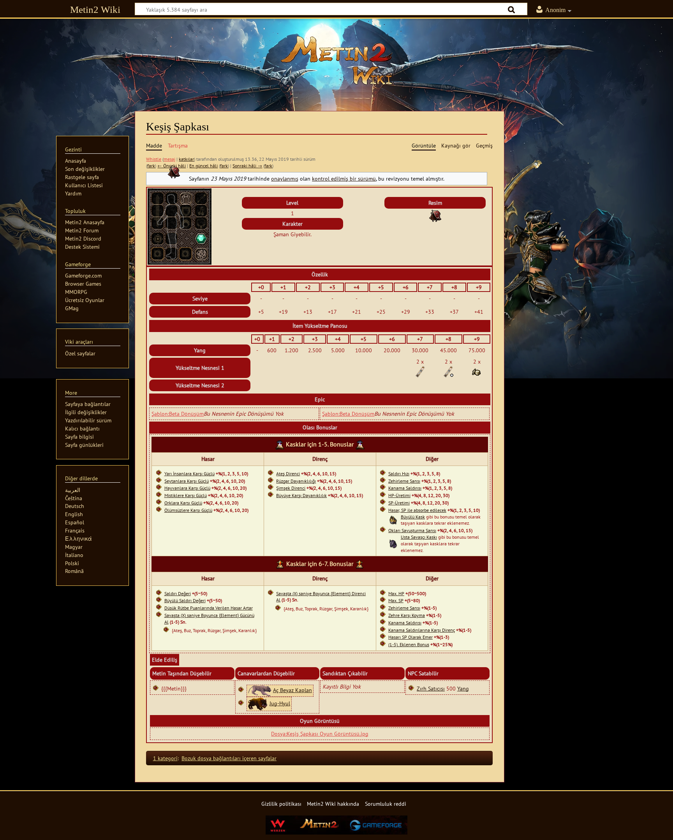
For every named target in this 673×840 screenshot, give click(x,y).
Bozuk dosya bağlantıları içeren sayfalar (229, 758)
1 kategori (165, 758)
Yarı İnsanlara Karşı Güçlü (189, 473)
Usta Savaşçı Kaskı (419, 537)
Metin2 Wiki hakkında (333, 803)
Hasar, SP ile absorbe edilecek (417, 510)
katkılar (186, 159)
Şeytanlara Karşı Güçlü (186, 481)
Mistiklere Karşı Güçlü (185, 495)
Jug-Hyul (280, 703)
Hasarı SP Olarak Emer (410, 637)
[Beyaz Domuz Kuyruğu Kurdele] (420, 371)
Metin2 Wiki (95, 9)
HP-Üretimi (399, 495)
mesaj (169, 159)
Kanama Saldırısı (404, 488)
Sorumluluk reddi (385, 803)
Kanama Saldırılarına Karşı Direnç (421, 630)
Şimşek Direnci (290, 488)
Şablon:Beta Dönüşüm (178, 413)
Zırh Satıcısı (431, 688)
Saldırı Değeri (177, 593)
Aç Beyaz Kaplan (292, 690)
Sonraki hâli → (247, 166)
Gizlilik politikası (281, 803)
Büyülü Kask (413, 517)
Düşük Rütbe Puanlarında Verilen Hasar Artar (208, 608)
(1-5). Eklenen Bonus (408, 644)
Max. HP (396, 593)
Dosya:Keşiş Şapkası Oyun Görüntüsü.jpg (319, 733)
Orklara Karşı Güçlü (183, 503)
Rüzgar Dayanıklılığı (296, 481)
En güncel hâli (203, 166)
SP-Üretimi (399, 503)
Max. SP (395, 600)
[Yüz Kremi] (476, 371)
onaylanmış (284, 178)
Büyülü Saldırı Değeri (185, 600)
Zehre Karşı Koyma (406, 615)
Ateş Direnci (288, 473)
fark (151, 166)
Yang (463, 688)
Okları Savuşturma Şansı (412, 530)
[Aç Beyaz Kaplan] (259, 690)
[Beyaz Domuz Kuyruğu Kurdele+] (448, 371)
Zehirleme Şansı (404, 481)
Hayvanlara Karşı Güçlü (187, 488)
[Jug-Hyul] (258, 703)
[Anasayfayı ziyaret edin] (336, 60)
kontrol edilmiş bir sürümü (344, 178)
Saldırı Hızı (398, 473)
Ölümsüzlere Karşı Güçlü (188, 510)
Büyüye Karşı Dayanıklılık (301, 495)
